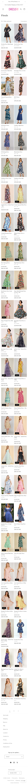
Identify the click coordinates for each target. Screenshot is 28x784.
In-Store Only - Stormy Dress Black (20, 350)
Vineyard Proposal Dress (6, 97)
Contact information (14, 782)
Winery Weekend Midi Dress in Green (7, 554)
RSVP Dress (16, 97)
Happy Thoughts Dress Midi (7, 320)
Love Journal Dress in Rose (7, 583)
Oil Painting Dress (5, 152)
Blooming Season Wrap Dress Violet (7, 670)
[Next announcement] (25, 1)
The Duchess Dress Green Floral (6, 292)
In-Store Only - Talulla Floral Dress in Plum (7, 640)
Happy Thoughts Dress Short (20, 495)
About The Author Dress (19, 553)
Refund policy (22, 778)
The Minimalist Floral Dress (20, 698)
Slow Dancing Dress (5, 262)
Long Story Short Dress (19, 466)
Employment (6, 746)
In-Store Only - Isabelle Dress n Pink (20, 437)
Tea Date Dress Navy (18, 639)
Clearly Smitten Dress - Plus (7, 436)
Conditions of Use (7, 743)
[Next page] (18, 711)
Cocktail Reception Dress (6, 233)
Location (5, 732)
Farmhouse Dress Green (6, 178)
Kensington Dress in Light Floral (6, 350)
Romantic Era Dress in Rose (7, 611)
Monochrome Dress (18, 152)
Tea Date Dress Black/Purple (7, 44)
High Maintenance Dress (19, 262)
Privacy (5, 739)
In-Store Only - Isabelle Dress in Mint (7, 467)
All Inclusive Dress (5, 125)
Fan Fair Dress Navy (18, 44)
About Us (5, 729)
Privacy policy (15, 778)
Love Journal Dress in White (20, 583)
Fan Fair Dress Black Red (6, 70)
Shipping (5, 718)
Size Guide (5, 715)
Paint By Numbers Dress (6, 408)
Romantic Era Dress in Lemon (20, 611)
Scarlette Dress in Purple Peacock (6, 524)
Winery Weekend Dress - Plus (20, 408)
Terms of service (11, 780)
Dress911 (8, 778)
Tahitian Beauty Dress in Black (19, 234)
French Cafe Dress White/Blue (7, 495)
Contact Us (6, 736)
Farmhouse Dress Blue (19, 178)
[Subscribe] (21, 757)
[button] (3, 9)
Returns (5, 722)
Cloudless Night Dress (19, 125)
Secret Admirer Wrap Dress (20, 524)
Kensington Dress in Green (19, 70)
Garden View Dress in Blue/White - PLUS (18, 670)
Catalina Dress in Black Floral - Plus (7, 205)
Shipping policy (19, 780)
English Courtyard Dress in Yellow (20, 379)
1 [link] (9, 711)
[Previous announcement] (3, 1)
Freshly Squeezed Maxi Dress (20, 204)
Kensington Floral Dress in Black (19, 321)
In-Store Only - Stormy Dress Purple (7, 379)
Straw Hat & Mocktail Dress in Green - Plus (20, 292)
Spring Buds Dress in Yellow (7, 698)
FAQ (4, 725)
